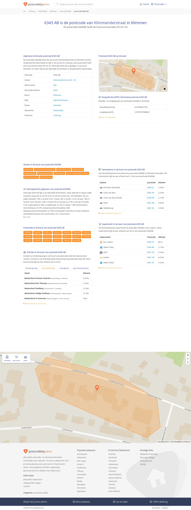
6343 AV (57, 232)
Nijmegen (81, 484)
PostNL (143, 464)
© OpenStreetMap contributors (179, 441)
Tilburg (80, 471)
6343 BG (38, 240)
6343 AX (67, 240)
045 (55, 85)
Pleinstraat (28, 169)
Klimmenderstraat (110, 22)
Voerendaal (58, 110)
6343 (55, 90)
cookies (165, 508)
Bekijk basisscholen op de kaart (35, 304)
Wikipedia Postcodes (149, 454)
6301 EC (150, 262)
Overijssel (112, 481)
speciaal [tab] (81, 268)
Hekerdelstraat (46, 177)
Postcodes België (147, 457)
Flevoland (112, 457)
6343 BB (67, 232)
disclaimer (156, 508)
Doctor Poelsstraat (31, 177)
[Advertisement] (95, 40)
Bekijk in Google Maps (108, 117)
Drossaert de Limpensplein (44, 169)
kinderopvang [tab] (32, 268)
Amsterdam (82, 454)
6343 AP (28, 240)
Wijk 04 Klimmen (60, 100)
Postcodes (159, 4)
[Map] (133, 76)
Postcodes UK (146, 461)
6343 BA (28, 236)
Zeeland (112, 488)
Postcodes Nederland (32, 479)
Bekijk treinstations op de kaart (110, 213)
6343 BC (77, 236)
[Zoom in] (188, 355)
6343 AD (38, 236)
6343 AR (86, 232)
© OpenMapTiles (163, 441)
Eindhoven (81, 467)
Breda (79, 481)
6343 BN (77, 240)
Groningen (81, 474)
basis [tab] (48, 268)
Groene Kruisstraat (45, 173)
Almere (80, 478)
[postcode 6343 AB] (38, 4)
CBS (28, 217)
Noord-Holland (114, 478)
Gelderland (113, 464)
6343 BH (57, 240)
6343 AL (47, 240)
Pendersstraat (78, 169)
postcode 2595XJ (41, 493)
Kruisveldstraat (29, 173)
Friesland (112, 461)
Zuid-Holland (114, 491)
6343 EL (150, 187)
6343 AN (77, 232)
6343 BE (86, 236)
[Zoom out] (188, 359)
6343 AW (28, 232)
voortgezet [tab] (64, 268)
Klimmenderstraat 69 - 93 (64, 80)
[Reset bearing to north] (188, 362)
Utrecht (80, 464)
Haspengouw (59, 173)
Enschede (81, 488)
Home (146, 4)
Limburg (57, 115)
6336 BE (150, 247)
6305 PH (150, 192)
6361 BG (150, 203)
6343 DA (67, 236)
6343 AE (38, 232)
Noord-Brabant (115, 474)
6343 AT (47, 232)
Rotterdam (81, 457)
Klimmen (57, 95)
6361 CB (150, 252)
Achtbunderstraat (63, 169)
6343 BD (57, 236)
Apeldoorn (81, 491)
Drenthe (112, 454)
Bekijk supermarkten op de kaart (111, 268)
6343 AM (47, 236)
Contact (26, 486)
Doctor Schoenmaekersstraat (77, 173)
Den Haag (81, 461)
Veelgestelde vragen (32, 483)
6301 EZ (150, 208)
